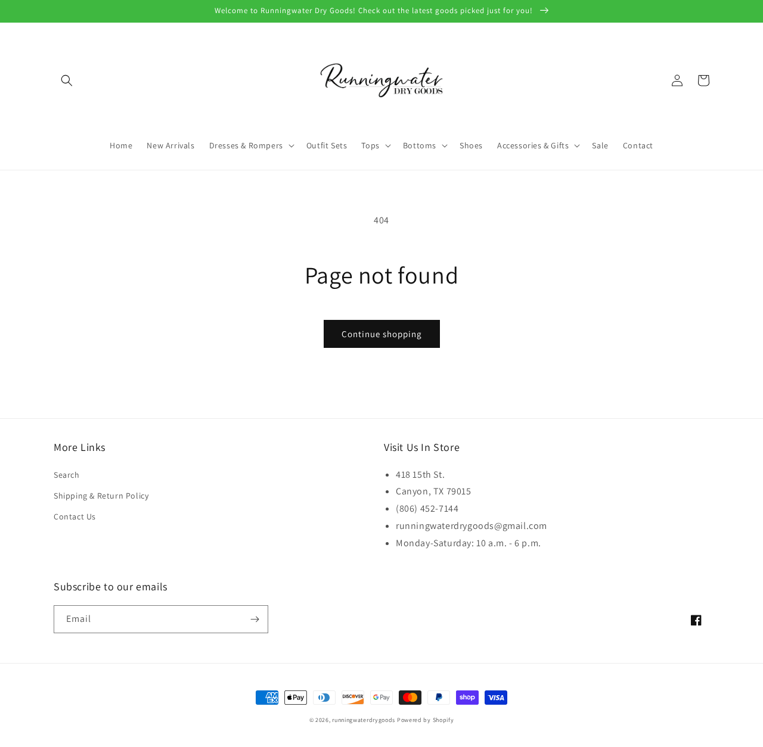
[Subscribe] (254, 619)
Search (67, 474)
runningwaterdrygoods (363, 720)
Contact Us (75, 516)
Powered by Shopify (425, 720)
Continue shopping (382, 334)
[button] (67, 80)
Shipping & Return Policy (101, 495)
